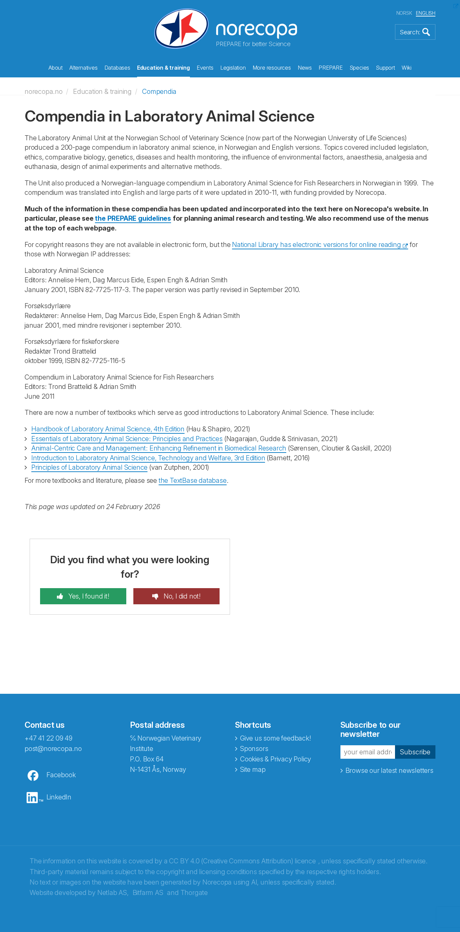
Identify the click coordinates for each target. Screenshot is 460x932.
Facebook (60, 775)
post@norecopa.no (53, 749)
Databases (117, 67)
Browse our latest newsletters (389, 770)
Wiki (407, 67)
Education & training (163, 67)
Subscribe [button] (415, 752)
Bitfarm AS (148, 893)
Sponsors (254, 749)
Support (385, 67)
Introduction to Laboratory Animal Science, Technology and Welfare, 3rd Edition (148, 458)
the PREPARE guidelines (133, 218)
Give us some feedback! (275, 738)
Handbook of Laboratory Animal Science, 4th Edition (108, 429)
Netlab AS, (113, 893)
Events (205, 67)
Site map (252, 769)
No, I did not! (181, 596)
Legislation (233, 67)
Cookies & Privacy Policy (275, 759)
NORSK (404, 13)
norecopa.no (44, 91)
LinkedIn (58, 797)
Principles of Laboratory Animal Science (89, 467)
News (305, 67)
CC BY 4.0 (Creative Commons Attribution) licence (242, 861)
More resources (272, 67)
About (55, 67)
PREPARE (331, 67)
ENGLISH (425, 13)
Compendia (159, 91)
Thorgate (194, 893)
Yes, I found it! (88, 596)
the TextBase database (193, 480)
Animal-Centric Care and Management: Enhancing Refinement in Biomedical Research (158, 448)
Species (359, 67)
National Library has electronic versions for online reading (316, 245)
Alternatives (83, 67)
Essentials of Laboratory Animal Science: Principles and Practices (127, 439)
